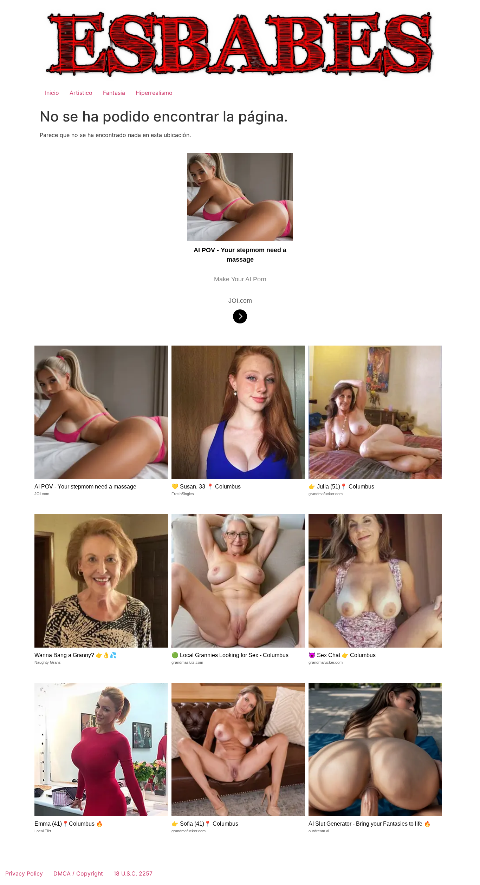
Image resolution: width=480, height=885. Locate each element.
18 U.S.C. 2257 (133, 873)
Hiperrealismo (154, 92)
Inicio (52, 92)
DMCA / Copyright (78, 873)
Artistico (81, 92)
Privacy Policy (24, 873)
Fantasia (114, 92)
